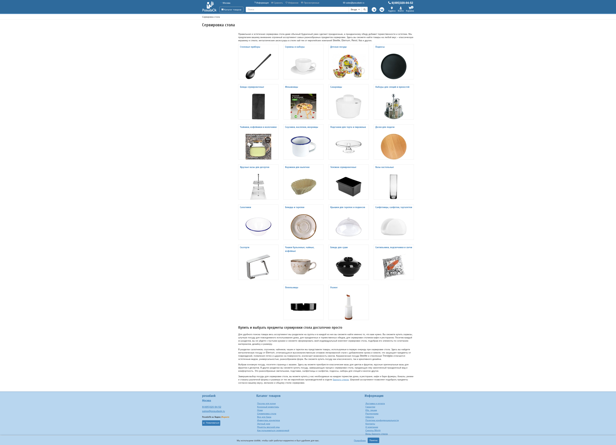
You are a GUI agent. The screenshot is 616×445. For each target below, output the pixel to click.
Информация (262, 2)
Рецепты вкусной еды (268, 426)
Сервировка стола (266, 413)
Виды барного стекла (376, 433)
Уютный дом (263, 423)
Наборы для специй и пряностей (392, 87)
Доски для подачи (384, 127)
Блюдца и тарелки (294, 207)
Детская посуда (338, 46)
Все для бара (264, 416)
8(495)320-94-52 (402, 3)
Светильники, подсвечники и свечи (393, 247)
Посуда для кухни (266, 403)
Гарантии (370, 406)
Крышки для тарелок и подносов (347, 207)
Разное (334, 287)
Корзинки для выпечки (297, 167)
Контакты (370, 423)
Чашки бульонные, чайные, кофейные (299, 249)
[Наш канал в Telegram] (374, 9)
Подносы (380, 46)
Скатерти (244, 247)
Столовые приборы (250, 46)
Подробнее (360, 440)
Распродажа (371, 413)
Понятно (373, 440)
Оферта (369, 416)
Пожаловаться (212, 423)
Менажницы (291, 87)
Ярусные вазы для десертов (254, 167)
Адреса (391, 10)
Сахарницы (336, 87)
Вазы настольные (384, 167)
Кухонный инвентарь (268, 406)
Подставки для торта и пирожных (348, 127)
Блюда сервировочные (252, 87)
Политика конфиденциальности (382, 420)
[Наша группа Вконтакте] (382, 9)
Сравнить (278, 2)
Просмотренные (311, 2)
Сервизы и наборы (295, 46)
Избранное (292, 2)
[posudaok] (209, 6)
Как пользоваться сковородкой (273, 430)
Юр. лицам (371, 410)
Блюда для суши (339, 247)
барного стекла (341, 379)
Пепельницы (291, 287)
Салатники (245, 207)
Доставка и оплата (375, 403)
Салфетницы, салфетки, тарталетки (393, 207)
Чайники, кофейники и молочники (258, 127)
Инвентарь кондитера (268, 420)
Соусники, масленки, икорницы (301, 127)
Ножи (260, 410)
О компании (371, 426)
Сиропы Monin (373, 430)
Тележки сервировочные (343, 167)
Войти (401, 10)
